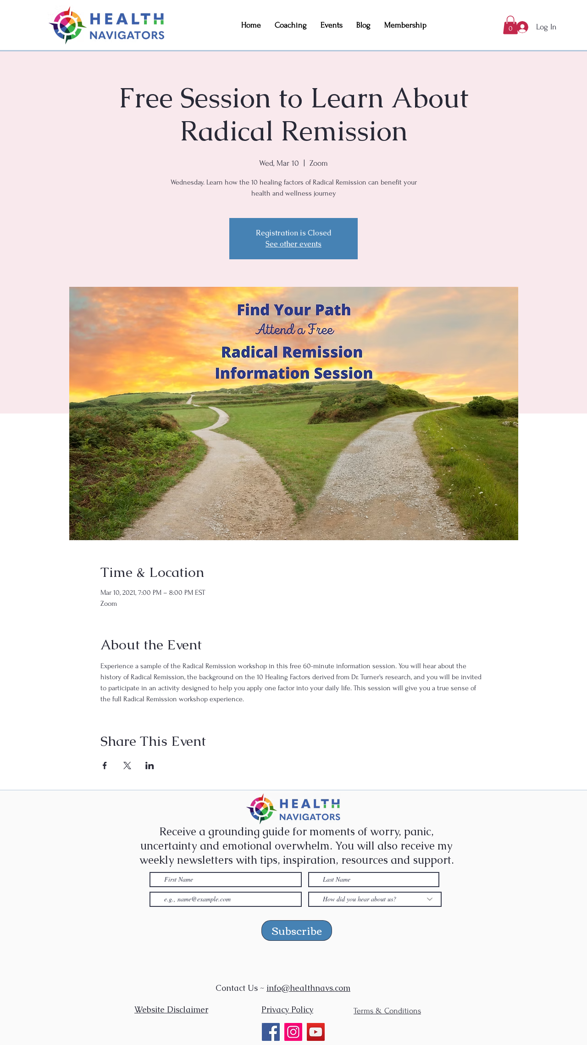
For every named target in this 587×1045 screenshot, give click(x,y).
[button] (510, 25)
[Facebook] (271, 1032)
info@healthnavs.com (308, 988)
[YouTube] (316, 1032)
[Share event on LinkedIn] (149, 765)
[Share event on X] (127, 765)
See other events (293, 244)
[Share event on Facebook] (104, 765)
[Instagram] (293, 1032)
